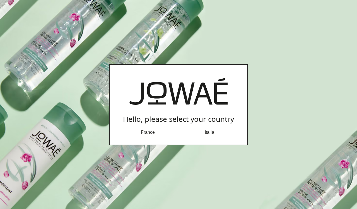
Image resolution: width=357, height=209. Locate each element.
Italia (209, 132)
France (148, 132)
